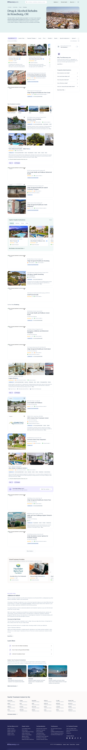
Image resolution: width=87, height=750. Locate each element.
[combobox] (36, 2)
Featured (12, 223)
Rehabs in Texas (11, 733)
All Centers (9, 7)
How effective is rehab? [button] (62, 83)
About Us (68, 731)
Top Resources (54, 726)
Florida (22, 223)
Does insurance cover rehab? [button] (63, 73)
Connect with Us (70, 735)
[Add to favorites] (24, 72)
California (17, 223)
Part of (36, 76)
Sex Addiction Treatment (41, 737)
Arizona (10, 678)
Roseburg (16, 304)
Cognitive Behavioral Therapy (28, 731)
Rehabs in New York (11, 731)
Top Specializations (40, 726)
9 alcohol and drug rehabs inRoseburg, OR (17, 19)
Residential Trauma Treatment (42, 736)
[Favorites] (78, 2)
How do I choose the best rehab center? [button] (66, 86)
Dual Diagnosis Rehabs (40, 734)
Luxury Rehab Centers (26, 728)
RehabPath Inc (59, 744)
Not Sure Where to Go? (13, 726)
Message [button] (18, 162)
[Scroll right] (78, 38)
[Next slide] (50, 56)
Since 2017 (73, 59)
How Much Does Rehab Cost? (57, 734)
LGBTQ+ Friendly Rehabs (27, 734)
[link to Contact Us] (67, 738)
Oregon (20, 7)
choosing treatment (26, 603)
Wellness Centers (25, 736)
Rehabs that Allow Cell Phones (28, 739)
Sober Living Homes (26, 733)
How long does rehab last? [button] (63, 79)
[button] (74, 41)
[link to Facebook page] (80, 738)
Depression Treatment (40, 730)
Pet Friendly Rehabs (26, 737)
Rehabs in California (11, 730)
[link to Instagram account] (77, 738)
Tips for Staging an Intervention (57, 733)
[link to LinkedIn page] (69, 738)
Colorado (30, 678)
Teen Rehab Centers (40, 733)
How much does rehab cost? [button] (63, 76)
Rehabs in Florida (11, 728)
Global (27, 223)
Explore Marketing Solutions (72, 730)
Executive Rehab (39, 731)
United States (15, 7)
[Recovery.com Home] (13, 2)
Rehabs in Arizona (11, 734)
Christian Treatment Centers (42, 739)
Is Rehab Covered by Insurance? (57, 731)
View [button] (10, 162)
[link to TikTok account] (75, 738)
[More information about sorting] (78, 41)
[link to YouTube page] (72, 738)
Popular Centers (25, 726)
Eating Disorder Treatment (41, 728)
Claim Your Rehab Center (71, 728)
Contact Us (68, 733)
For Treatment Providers (72, 726)
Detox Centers (25, 730)
